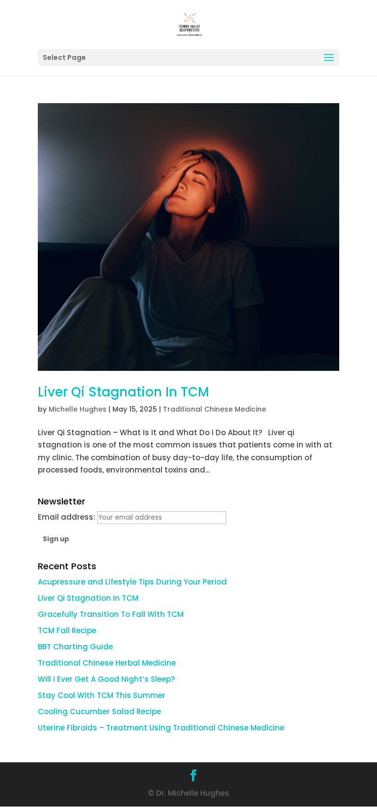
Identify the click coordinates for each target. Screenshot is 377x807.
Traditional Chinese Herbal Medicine (107, 663)
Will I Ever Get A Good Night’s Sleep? (106, 679)
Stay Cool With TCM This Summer (101, 695)
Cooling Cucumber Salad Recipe (99, 711)
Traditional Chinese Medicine (214, 409)
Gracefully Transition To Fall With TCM (111, 614)
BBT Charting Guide (75, 646)
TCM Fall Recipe (67, 630)
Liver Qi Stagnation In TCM (123, 392)
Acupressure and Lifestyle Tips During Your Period (132, 582)
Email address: (67, 517)
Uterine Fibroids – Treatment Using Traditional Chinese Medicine (161, 728)
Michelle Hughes (78, 409)
